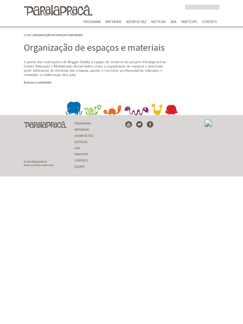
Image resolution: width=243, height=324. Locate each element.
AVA (173, 21)
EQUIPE (80, 166)
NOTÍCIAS (158, 21)
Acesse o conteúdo (37, 82)
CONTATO (209, 21)
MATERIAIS (113, 21)
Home (27, 35)
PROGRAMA (92, 21)
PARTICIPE (189, 21)
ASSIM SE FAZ (136, 21)
